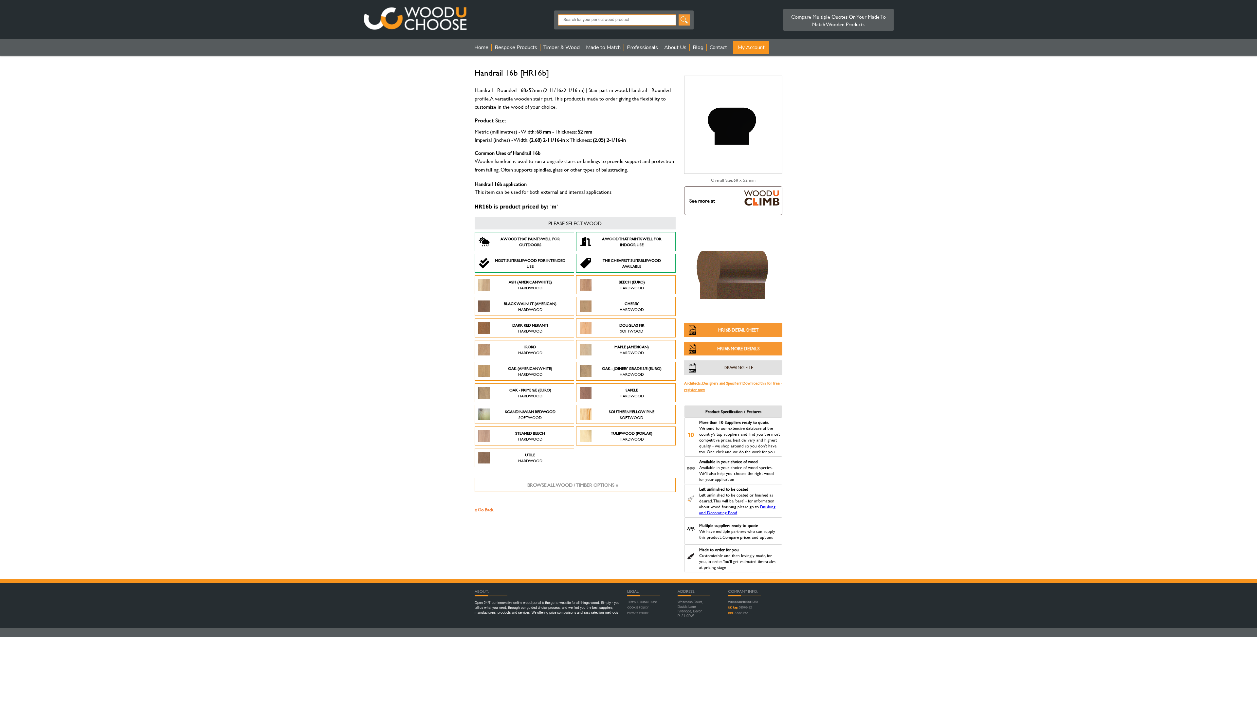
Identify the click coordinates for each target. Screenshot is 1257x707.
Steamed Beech (530, 436)
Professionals (642, 47)
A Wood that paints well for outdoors (530, 241)
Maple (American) (631, 349)
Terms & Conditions (642, 602)
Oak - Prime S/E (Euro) (530, 393)
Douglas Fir (631, 328)
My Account (751, 47)
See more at (702, 200)
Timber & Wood (561, 47)
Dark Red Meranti (530, 328)
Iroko (530, 349)
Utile (530, 457)
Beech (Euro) (632, 285)
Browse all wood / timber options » (572, 484)
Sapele (632, 393)
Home (481, 47)
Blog (698, 47)
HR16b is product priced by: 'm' (516, 207)
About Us (675, 47)
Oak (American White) (530, 371)
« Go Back (484, 509)
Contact (718, 47)
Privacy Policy (637, 613)
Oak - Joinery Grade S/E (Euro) (632, 371)
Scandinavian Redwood (530, 414)
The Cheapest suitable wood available (632, 263)
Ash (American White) (530, 285)
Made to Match (603, 47)
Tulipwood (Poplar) (631, 436)
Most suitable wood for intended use (530, 263)
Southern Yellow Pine (631, 414)
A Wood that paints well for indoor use (631, 241)
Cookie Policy (637, 607)
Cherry (632, 306)
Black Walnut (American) (530, 306)
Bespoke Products (516, 47)
